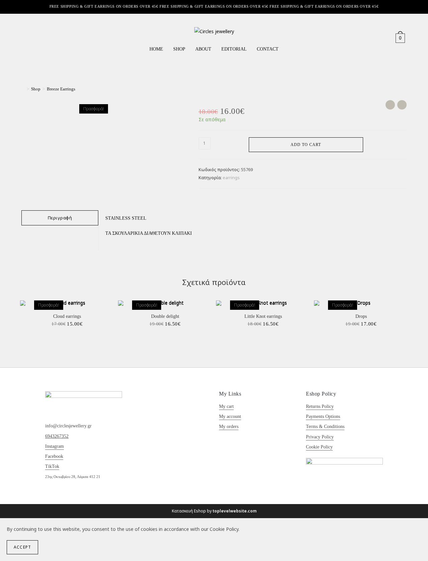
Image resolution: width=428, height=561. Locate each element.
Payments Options (323, 416)
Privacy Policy (320, 436)
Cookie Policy (319, 446)
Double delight (165, 316)
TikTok (52, 466)
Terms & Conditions (325, 426)
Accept (22, 547)
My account (230, 416)
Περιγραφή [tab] (60, 218)
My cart (226, 406)
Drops (361, 316)
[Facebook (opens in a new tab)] (26, 38)
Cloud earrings (67, 316)
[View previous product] (390, 105)
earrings (231, 177)
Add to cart (306, 144)
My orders (228, 426)
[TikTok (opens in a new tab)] (45, 38)
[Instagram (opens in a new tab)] (35, 38)
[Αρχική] (23, 88)
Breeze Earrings (61, 88)
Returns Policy (320, 406)
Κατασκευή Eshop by (214, 511)
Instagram (54, 446)
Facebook (54, 456)
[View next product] (402, 105)
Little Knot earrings (263, 316)
